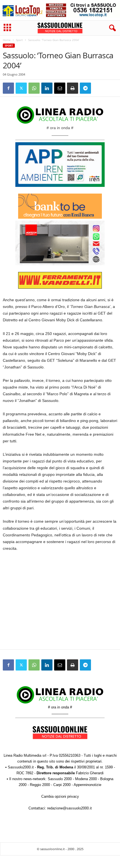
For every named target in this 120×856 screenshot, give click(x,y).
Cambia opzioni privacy (60, 796)
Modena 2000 (86, 779)
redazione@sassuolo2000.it (69, 808)
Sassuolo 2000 (60, 779)
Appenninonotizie (87, 785)
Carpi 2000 (62, 785)
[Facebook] (8, 88)
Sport (19, 40)
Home (7, 40)
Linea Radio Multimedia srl (25, 755)
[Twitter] (21, 88)
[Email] (59, 88)
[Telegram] (85, 88)
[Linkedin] (46, 88)
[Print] (72, 88)
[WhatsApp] (34, 88)
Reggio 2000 (40, 785)
